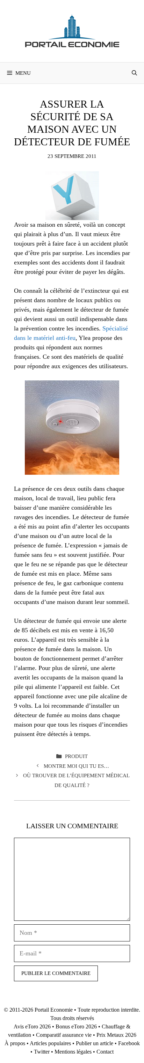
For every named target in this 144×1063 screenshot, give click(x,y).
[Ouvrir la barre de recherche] (134, 73)
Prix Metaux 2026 (116, 1035)
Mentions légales (73, 1052)
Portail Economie (54, 1010)
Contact (105, 1052)
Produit (76, 756)
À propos (15, 1043)
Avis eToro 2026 (32, 1026)
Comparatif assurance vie (64, 1035)
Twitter (42, 1052)
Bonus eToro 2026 (76, 1026)
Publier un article (94, 1043)
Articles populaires (50, 1043)
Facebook (129, 1043)
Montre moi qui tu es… (76, 766)
